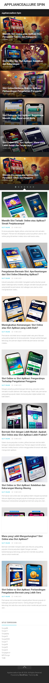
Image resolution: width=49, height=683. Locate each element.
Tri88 (3, 658)
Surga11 (5, 631)
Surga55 (5, 647)
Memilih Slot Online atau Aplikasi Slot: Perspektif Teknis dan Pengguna (23, 159)
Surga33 (5, 636)
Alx (37, 675)
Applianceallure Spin (24, 4)
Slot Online (7, 30)
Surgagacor (6, 653)
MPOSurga (6, 655)
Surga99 (5, 644)
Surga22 (5, 650)
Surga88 (5, 628)
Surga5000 (6, 639)
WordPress (23, 675)
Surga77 (5, 642)
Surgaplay (5, 634)
